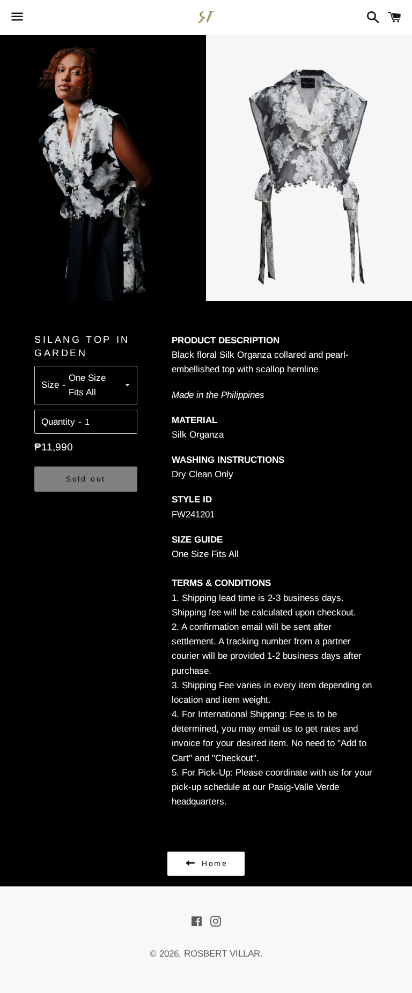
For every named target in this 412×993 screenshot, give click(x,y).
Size (50, 385)
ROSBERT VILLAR (222, 954)
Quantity (58, 422)
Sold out (86, 479)
